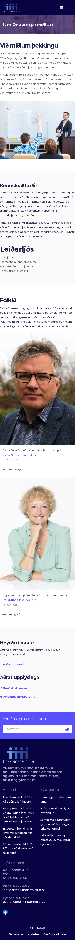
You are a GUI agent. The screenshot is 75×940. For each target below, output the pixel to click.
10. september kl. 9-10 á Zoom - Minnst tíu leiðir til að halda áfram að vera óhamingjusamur (18, 815)
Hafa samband (13, 664)
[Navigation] (61, 7)
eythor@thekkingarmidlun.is (20, 454)
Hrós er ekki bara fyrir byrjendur (54, 810)
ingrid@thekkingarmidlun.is (19, 599)
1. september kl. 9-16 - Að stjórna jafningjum (17, 799)
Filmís (35, 927)
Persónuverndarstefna (18, 696)
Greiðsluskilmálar (14, 688)
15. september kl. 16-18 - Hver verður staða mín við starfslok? (19, 833)
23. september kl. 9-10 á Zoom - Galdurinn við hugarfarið (18, 848)
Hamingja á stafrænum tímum (55, 799)
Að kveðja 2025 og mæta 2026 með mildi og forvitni (55, 840)
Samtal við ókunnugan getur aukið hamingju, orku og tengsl (55, 824)
